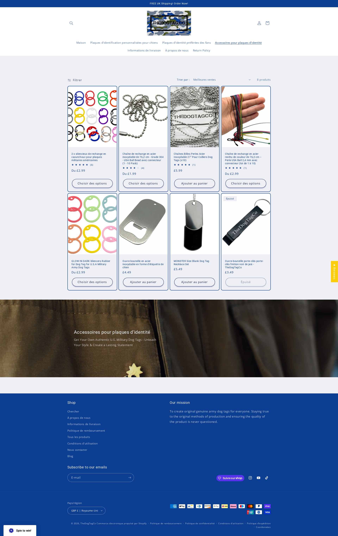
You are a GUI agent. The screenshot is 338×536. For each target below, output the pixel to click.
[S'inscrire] (130, 477)
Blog (70, 456)
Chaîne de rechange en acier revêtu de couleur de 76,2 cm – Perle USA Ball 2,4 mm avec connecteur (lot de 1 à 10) (243, 158)
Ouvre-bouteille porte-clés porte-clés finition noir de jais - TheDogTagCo (244, 264)
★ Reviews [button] (335, 271)
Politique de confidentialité (200, 523)
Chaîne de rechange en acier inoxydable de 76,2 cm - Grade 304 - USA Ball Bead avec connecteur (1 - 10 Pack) (143, 158)
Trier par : (183, 79)
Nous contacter (77, 450)
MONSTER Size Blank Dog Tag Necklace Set (191, 263)
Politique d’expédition (259, 523)
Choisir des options (92, 183)
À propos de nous (78, 417)
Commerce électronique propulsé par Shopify (122, 523)
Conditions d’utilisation (230, 523)
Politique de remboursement (86, 430)
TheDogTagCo (88, 523)
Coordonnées (263, 527)
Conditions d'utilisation (82, 443)
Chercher (73, 411)
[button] (71, 23)
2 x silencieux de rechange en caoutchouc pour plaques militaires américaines (88, 156)
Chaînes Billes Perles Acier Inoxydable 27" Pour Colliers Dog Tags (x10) (193, 156)
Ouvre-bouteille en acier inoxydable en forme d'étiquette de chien (143, 264)
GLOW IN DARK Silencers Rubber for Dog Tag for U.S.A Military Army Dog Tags (90, 264)
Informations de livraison (84, 424)
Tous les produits (78, 437)
